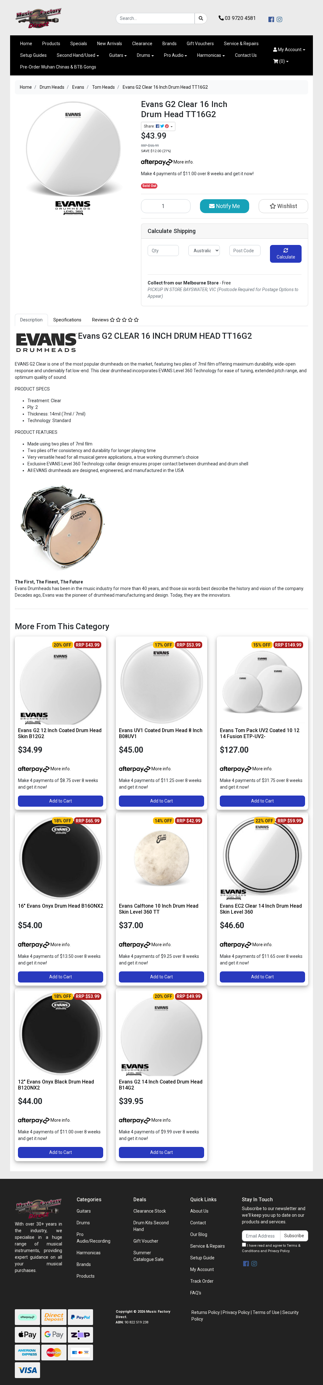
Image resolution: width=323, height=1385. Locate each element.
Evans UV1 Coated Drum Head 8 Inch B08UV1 (161, 733)
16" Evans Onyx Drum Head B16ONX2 (60, 906)
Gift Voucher (145, 1241)
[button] (289, 50)
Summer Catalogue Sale (148, 1256)
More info (183, 161)
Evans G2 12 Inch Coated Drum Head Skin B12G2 (60, 733)
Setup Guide (202, 1257)
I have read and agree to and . (271, 1248)
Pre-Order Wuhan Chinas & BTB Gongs (58, 66)
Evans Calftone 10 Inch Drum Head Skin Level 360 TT (158, 909)
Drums (143, 55)
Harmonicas (209, 55)
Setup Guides (33, 55)
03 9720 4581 (240, 18)
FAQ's (195, 1292)
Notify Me (227, 206)
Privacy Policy (278, 1251)
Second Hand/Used (76, 55)
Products (51, 43)
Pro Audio (174, 55)
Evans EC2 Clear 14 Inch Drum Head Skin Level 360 (261, 909)
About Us (199, 1211)
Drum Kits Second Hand (151, 1226)
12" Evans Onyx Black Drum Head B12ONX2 (56, 1085)
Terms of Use (266, 1312)
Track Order (202, 1281)
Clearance (142, 43)
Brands (169, 43)
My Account (202, 1269)
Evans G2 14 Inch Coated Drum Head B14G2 (161, 1085)
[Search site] (201, 18)
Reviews (101, 319)
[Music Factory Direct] (38, 18)
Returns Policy (205, 1312)
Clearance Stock (149, 1211)
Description (31, 319)
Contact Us (246, 55)
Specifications (67, 319)
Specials (78, 43)
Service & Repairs (241, 43)
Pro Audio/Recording (93, 1238)
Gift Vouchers (200, 43)
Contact (198, 1222)
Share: (150, 126)
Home (26, 43)
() (281, 61)
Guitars (116, 55)
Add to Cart (60, 800)
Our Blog (198, 1234)
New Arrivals (109, 43)
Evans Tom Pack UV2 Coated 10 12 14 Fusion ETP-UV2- (259, 733)
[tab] (31, 320)
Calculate (286, 257)
